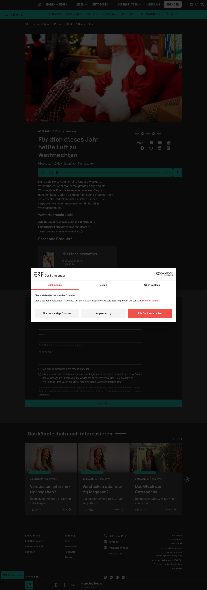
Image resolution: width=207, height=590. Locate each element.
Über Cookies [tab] (152, 285)
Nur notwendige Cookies (57, 313)
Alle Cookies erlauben (150, 313)
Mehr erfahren (150, 300)
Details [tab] (104, 285)
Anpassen (101, 313)
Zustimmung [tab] (55, 285)
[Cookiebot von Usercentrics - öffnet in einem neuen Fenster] (158, 274)
